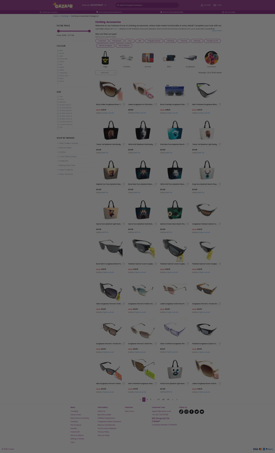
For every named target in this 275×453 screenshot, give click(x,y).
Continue (158, 245)
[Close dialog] (177, 200)
